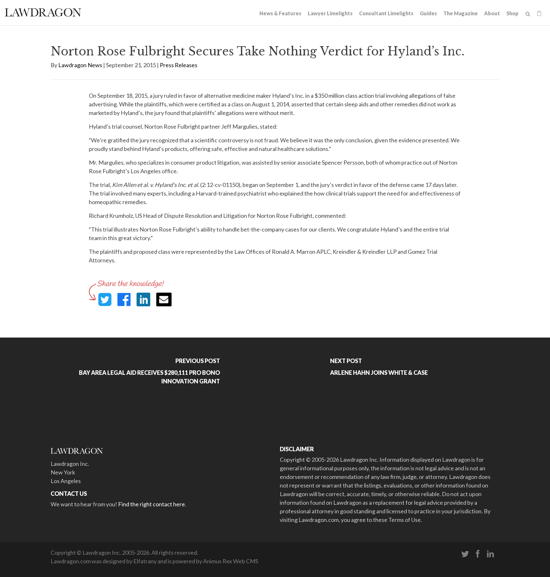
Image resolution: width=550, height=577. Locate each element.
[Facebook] (478, 554)
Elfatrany (145, 561)
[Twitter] (465, 554)
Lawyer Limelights (330, 13)
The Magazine (460, 13)
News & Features (280, 13)
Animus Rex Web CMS (230, 561)
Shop (512, 13)
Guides (428, 13)
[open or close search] (527, 14)
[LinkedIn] (490, 554)
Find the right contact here (151, 504)
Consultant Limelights (386, 13)
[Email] (164, 299)
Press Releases (178, 64)
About (492, 13)
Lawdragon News (80, 64)
